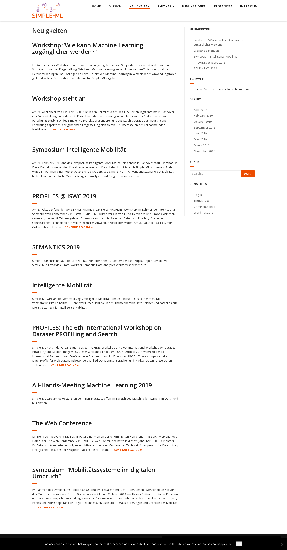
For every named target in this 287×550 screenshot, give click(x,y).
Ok (239, 544)
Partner (165, 6)
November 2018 (204, 151)
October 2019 (203, 121)
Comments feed (204, 206)
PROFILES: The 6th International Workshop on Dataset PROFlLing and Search (96, 331)
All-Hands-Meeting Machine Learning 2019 (92, 385)
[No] (282, 544)
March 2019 (201, 145)
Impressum (249, 6)
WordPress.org (203, 212)
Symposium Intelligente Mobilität (79, 149)
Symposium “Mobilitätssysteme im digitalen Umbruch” (93, 473)
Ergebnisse (223, 6)
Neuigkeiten (139, 6)
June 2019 (200, 133)
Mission (115, 6)
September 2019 (205, 127)
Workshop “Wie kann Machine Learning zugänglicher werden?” (87, 48)
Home (96, 6)
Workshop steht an (59, 98)
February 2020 (203, 115)
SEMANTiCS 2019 (56, 247)
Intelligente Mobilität (62, 285)
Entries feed (202, 200)
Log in (198, 195)
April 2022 (200, 110)
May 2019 (200, 139)
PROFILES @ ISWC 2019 (64, 196)
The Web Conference (62, 423)
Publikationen (194, 6)
